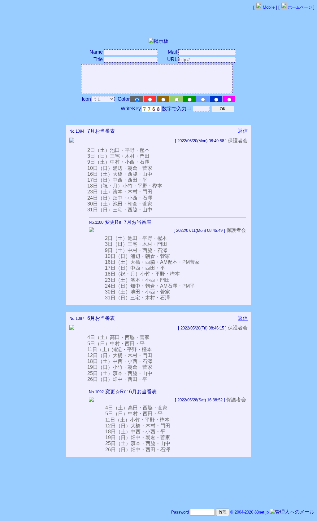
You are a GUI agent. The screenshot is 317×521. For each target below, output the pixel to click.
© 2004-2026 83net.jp (249, 512)
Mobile (268, 7)
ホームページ (299, 7)
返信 (243, 131)
